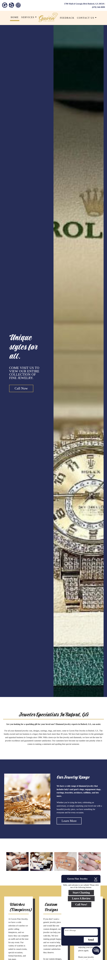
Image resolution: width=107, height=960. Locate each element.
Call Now (21, 388)
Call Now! (81, 904)
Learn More (69, 821)
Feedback (67, 17)
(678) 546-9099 (98, 7)
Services (28, 17)
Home (15, 17)
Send (91, 939)
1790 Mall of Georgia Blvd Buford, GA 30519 (84, 4)
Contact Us (86, 17)
